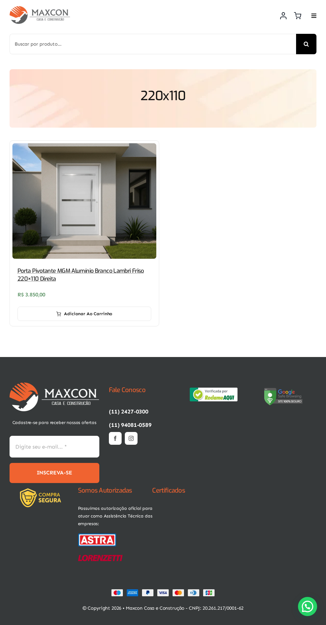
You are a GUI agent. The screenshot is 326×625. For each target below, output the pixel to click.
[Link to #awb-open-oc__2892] (313, 16)
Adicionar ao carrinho (88, 313)
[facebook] (115, 438)
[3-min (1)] (42, 490)
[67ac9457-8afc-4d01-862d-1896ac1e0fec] (213, 390)
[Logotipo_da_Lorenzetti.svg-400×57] (100, 557)
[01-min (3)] (97, 535)
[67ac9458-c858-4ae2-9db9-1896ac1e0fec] (283, 390)
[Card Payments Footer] (163, 591)
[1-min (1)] (54, 385)
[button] (307, 606)
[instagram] (131, 438)
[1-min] (40, 8)
